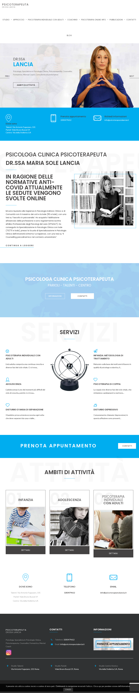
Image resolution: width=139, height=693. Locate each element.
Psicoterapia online (91, 19)
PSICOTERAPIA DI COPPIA (107, 384)
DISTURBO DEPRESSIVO (106, 409)
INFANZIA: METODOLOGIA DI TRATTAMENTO (108, 357)
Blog (69, 35)
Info (104, 19)
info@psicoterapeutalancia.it (113, 592)
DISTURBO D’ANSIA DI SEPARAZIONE (24, 409)
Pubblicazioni (116, 19)
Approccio (18, 19)
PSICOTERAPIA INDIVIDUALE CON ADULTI (23, 357)
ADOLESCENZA (13, 384)
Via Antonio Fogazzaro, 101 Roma (25, 669)
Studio (6, 19)
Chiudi (68, 690)
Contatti (131, 19)
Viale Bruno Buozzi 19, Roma (67, 669)
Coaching (72, 19)
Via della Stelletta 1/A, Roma (111, 669)
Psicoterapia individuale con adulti (46, 19)
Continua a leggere (20, 245)
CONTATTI (82, 296)
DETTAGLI (21, 74)
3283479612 (69, 592)
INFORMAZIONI (55, 296)
